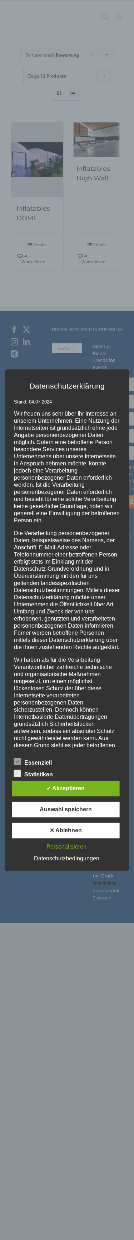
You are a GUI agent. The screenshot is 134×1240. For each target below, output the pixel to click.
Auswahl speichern (66, 809)
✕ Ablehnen (66, 830)
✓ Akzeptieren (65, 788)
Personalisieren (66, 847)
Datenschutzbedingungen (66, 858)
